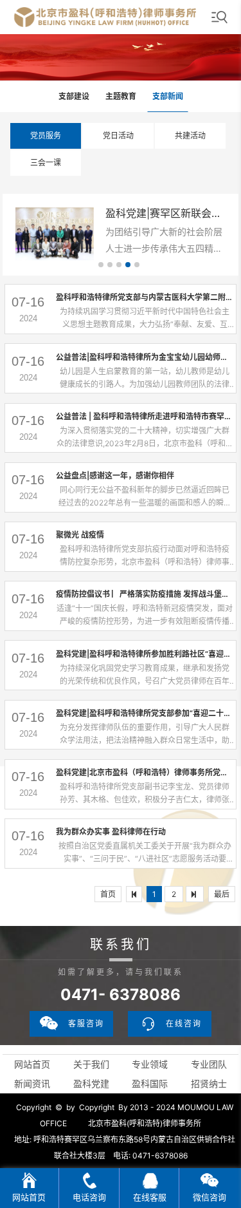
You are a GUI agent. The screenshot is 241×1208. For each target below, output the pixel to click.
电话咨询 (89, 1197)
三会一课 (45, 162)
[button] (100, 264)
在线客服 (149, 1197)
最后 (221, 894)
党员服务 (45, 135)
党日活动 (118, 135)
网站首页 (32, 1064)
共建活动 (190, 135)
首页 (108, 894)
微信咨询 (209, 1197)
